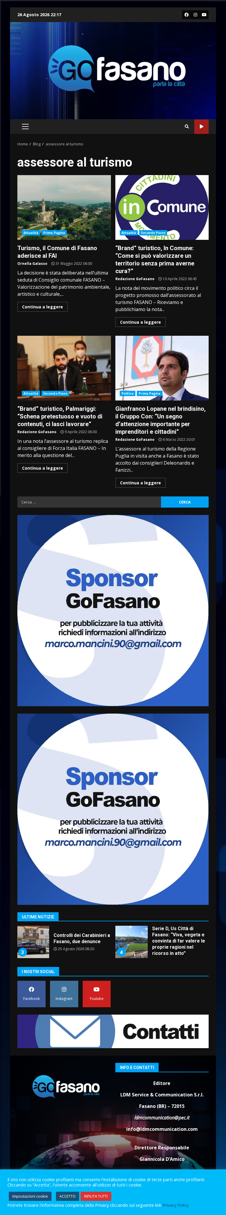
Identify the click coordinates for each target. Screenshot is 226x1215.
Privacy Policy (175, 1205)
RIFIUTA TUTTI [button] (96, 1196)
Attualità (31, 233)
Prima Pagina (54, 233)
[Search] (187, 126)
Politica (128, 393)
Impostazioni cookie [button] (30, 1196)
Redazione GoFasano (134, 278)
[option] (63, 944)
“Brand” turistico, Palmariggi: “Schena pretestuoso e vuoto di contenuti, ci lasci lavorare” (64, 368)
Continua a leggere (42, 307)
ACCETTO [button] (67, 1196)
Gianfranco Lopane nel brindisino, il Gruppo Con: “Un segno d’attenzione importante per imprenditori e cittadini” (162, 368)
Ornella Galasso (32, 263)
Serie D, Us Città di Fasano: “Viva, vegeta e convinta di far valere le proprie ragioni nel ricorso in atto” (131, 942)
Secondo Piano (153, 233)
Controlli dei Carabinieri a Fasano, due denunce (33, 942)
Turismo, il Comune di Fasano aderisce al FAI (64, 207)
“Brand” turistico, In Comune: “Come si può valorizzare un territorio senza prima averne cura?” (162, 207)
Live (201, 126)
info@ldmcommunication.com (162, 1129)
